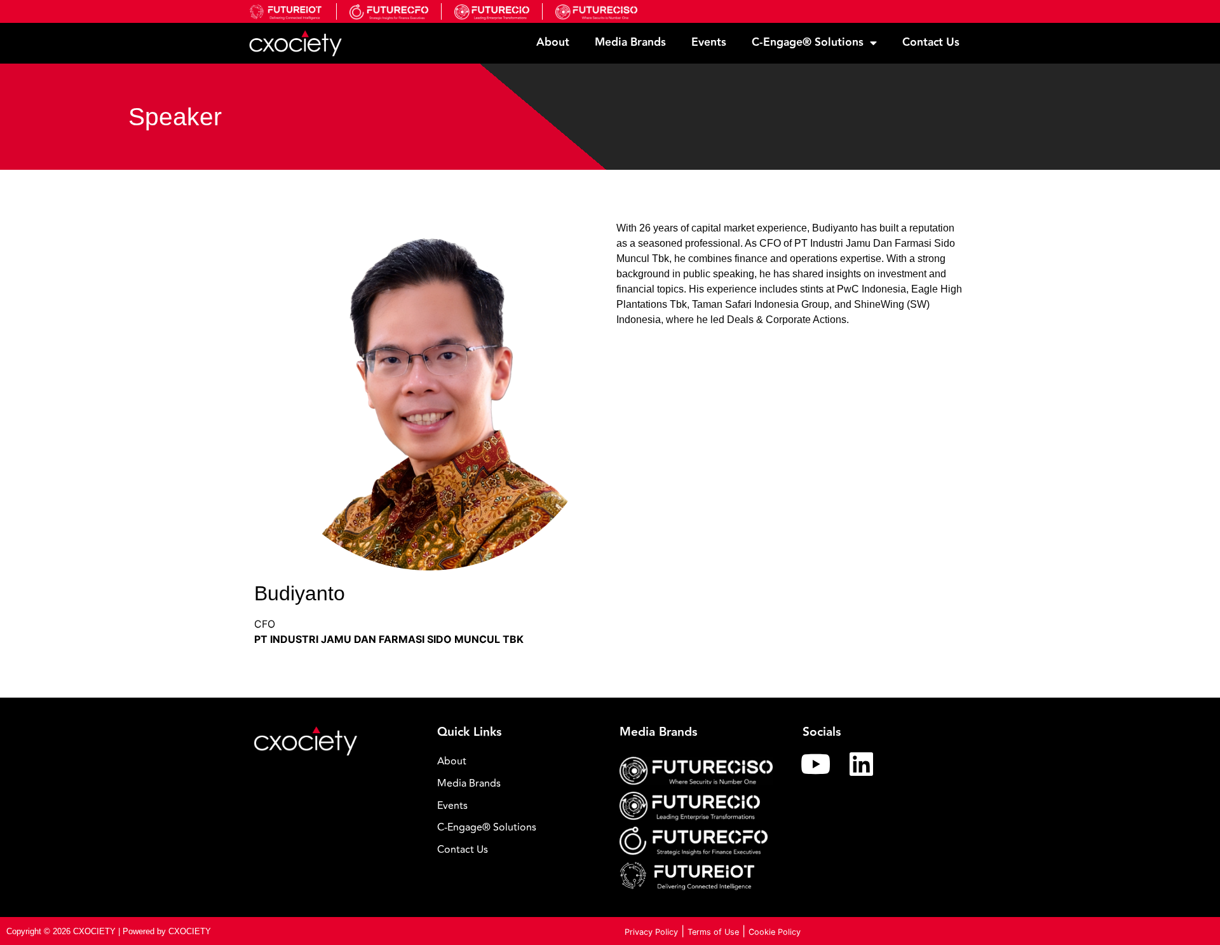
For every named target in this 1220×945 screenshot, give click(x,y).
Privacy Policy (651, 932)
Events (708, 42)
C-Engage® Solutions (808, 42)
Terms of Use (713, 932)
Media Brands (630, 42)
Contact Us (930, 42)
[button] (519, 828)
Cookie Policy (775, 932)
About (552, 42)
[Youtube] (816, 763)
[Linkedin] (861, 763)
